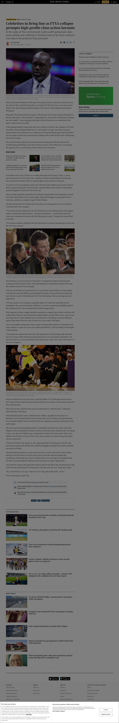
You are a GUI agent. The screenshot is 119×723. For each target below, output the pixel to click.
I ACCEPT (106, 709)
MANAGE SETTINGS (105, 714)
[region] (59, 712)
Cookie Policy (29, 714)
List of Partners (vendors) (59, 711)
